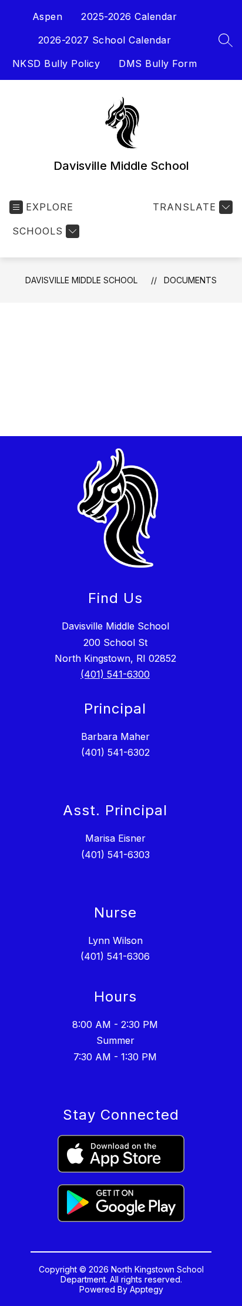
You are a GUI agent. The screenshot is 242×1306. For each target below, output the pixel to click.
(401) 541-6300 (115, 674)
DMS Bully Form (158, 63)
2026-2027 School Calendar (105, 40)
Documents (190, 280)
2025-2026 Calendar (129, 16)
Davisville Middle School (81, 280)
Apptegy (146, 1289)
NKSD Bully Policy (56, 63)
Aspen (47, 16)
